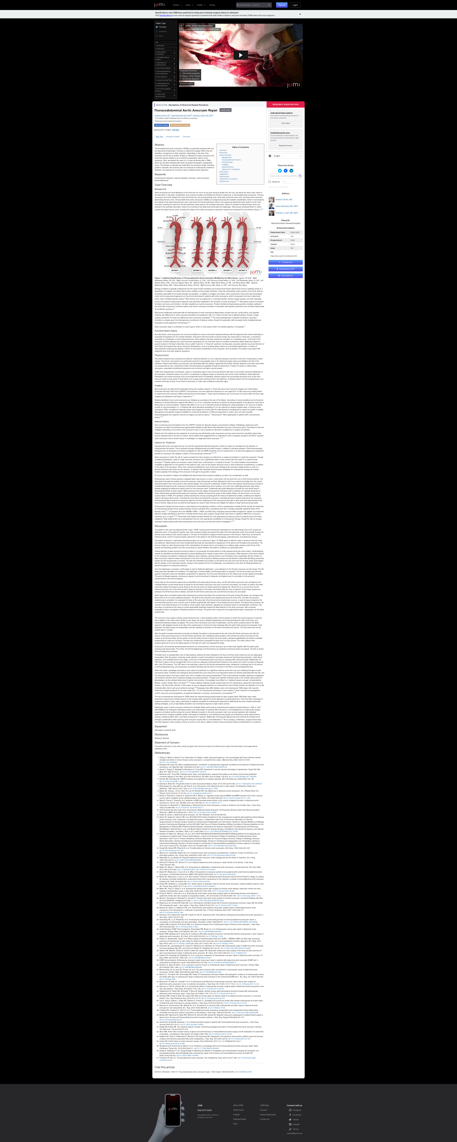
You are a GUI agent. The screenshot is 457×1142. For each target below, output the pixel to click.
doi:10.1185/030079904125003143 (213, 767)
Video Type (161, 23)
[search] (269, 5)
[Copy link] (300, 176)
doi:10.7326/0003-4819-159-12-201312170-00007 (196, 869)
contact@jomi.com (294, 1133)
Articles (176, 5)
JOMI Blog (264, 1105)
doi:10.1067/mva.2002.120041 (192, 1024)
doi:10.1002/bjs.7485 (167, 979)
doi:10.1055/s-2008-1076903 (187, 1055)
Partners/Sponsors (268, 1115)
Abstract (223, 150)
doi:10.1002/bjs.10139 (216, 1007)
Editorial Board (239, 1119)
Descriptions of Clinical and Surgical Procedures (188, 105)
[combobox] (252, 5)
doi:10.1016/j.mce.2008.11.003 (171, 781)
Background (226, 157)
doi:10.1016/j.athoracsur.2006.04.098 (221, 855)
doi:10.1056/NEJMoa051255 (210, 972)
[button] (241, 55)
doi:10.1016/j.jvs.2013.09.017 (225, 993)
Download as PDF (287, 269)
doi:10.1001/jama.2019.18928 (205, 812)
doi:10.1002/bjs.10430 (224, 943)
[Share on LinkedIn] (291, 171)
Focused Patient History (231, 160)
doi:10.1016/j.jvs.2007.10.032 (226, 905)
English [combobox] (277, 156)
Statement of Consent (228, 179)
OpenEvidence (165, 15)
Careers (263, 1110)
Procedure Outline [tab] (173, 137)
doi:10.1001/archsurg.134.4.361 (171, 850)
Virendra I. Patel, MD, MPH (286, 213)
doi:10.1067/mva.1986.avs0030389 (245, 1012)
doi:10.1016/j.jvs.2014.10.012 (235, 1003)
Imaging (225, 164)
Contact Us (264, 1119)
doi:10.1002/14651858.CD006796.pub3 (209, 900)
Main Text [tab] (159, 137)
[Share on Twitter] (280, 171)
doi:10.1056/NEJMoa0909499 (190, 967)
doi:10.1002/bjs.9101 (239, 953)
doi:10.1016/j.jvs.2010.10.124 (248, 984)
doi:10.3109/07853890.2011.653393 (242, 776)
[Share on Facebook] (286, 171)
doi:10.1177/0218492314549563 (206, 1048)
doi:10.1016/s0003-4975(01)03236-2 (201, 886)
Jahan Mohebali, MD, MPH (286, 206)
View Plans (285, 123)
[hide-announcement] (300, 14)
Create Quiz (287, 262)
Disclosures (224, 176)
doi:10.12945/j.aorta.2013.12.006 (172, 1043)
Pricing (212, 5)
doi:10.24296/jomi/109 (243, 1072)
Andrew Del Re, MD (283, 200)
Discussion (224, 172)
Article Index (238, 1110)
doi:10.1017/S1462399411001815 (193, 772)
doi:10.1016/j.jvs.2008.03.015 (170, 1019)
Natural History (228, 167)
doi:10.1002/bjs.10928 (181, 943)
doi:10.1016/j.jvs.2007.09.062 (223, 891)
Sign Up (281, 5)
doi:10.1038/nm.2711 (214, 802)
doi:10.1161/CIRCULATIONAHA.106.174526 (221, 831)
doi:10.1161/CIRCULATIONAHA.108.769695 (240, 922)
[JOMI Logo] (159, 5)
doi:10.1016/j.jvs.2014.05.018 (212, 988)
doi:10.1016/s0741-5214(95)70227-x (189, 807)
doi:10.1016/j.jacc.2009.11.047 (249, 895)
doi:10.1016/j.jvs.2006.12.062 (187, 926)
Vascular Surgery (161, 125)
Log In (295, 5)
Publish (200, 5)
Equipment (224, 174)
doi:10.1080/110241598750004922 (188, 860)
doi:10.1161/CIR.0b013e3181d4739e (222, 845)
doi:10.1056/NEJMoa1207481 (200, 957)
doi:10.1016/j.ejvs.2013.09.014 (213, 998)
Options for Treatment (231, 169)
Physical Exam (227, 162)
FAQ (235, 1124)
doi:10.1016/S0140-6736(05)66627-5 (222, 962)
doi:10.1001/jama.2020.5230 (225, 874)
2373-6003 (207, 1110)
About (188, 5)
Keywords (223, 152)
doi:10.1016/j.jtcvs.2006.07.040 (171, 912)
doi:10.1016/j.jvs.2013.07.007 (239, 1038)
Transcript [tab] (186, 137)
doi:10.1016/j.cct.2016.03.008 (198, 881)
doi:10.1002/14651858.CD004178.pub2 (236, 948)
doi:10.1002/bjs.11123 (214, 936)
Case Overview (225, 155)
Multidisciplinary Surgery (180, 125)
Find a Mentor (287, 275)
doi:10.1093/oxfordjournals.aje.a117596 (203, 788)
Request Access (285, 145)
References (224, 181)
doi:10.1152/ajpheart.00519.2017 (199, 793)
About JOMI (238, 1105)
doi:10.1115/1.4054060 (168, 762)
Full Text (175, 130)
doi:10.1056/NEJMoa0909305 (210, 931)
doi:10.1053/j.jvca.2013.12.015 (220, 1034)
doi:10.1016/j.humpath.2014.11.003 (236, 798)
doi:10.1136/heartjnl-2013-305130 (249, 783)
